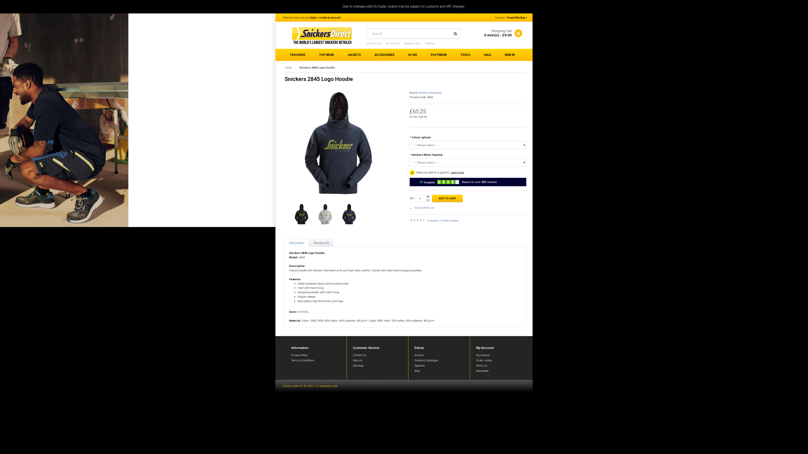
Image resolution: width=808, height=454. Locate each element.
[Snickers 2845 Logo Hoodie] (338, 195)
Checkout (430, 43)
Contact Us (359, 355)
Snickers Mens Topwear (427, 154)
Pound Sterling (516, 17)
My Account (392, 43)
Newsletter (482, 370)
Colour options (421, 137)
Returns (357, 360)
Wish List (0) (374, 43)
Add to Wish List (424, 207)
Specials (420, 365)
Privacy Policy (299, 355)
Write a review (450, 220)
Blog (417, 370)
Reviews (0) (321, 243)
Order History (484, 360)
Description (296, 243)
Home (288, 67)
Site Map (358, 365)
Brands (419, 355)
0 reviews (433, 220)
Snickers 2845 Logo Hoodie (317, 67)
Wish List (481, 365)
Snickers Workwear (430, 92)
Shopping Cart (412, 43)
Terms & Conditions (302, 360)
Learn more (457, 172)
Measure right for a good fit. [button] (432, 172)
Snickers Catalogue (426, 360)
